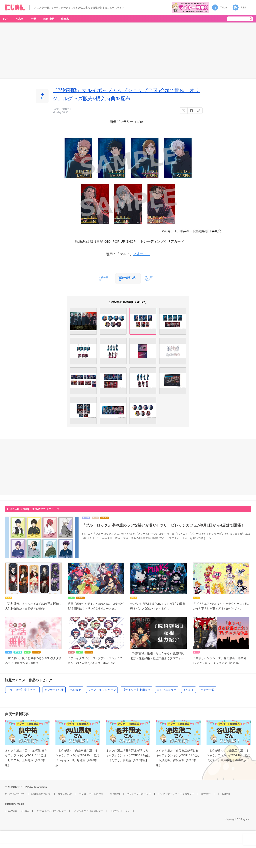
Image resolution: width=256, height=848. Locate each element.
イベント (188, 689)
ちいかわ (76, 689)
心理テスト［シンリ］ (123, 810)
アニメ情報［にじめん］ (18, 810)
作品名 (19, 18)
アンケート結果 (54, 689)
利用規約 (115, 794)
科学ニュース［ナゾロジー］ (53, 810)
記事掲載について (41, 794)
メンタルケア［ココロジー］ (90, 810)
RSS (243, 7)
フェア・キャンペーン (102, 689)
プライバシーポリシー (139, 794)
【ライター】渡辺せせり (22, 689)
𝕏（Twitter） (224, 794)
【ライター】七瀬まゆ (136, 689)
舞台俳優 (48, 18)
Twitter (224, 7)
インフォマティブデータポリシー (176, 794)
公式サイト (141, 254)
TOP (5, 18)
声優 (33, 18)
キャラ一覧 (208, 689)
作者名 (65, 18)
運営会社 (206, 794)
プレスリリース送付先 (91, 794)
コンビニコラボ (167, 689)
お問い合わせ (65, 794)
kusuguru (10, 803)
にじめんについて (15, 794)
